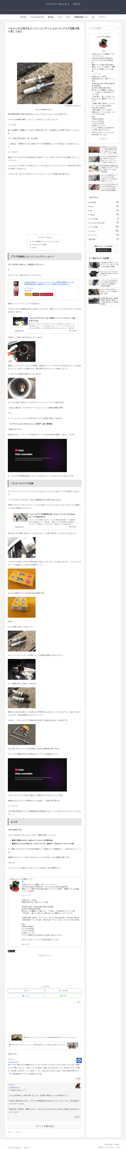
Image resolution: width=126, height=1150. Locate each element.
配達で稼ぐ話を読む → (103, 250)
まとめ (34, 247)
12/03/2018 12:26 (13, 1062)
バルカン (12, 951)
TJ (23, 882)
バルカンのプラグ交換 (39, 244)
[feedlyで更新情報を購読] (26, 944)
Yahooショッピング (46, 294)
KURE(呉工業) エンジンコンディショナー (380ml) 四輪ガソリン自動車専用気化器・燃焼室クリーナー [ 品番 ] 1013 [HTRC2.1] (49, 283)
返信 (79, 1078)
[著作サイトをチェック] (23, 944)
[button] (117, 28)
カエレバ (32, 288)
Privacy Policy (109, 1144)
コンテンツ (42, 237)
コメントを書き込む (44, 1126)
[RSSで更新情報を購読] (28, 944)
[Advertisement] (45, 47)
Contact (117, 1144)
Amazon (28, 294)
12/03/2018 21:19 (14, 1087)
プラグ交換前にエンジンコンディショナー (46, 241)
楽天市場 (36, 294)
